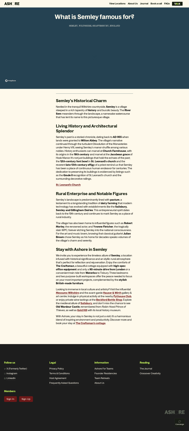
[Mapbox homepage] (10, 80)
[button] (10, 399)
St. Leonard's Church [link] (68, 184)
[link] (67, 293)
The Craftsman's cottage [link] (90, 323)
